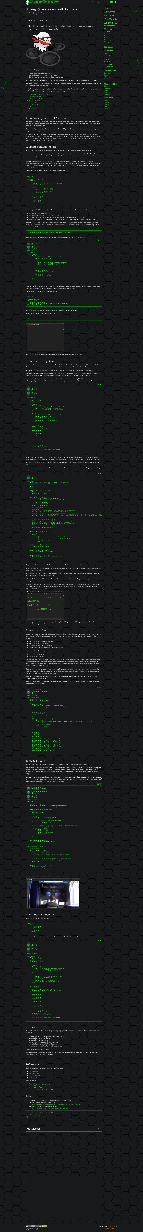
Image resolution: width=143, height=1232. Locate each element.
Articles (109, 16)
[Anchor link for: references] (41, 1064)
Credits (106, 59)
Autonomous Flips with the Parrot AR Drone (42, 1090)
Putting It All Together (35, 104)
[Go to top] (98, 1128)
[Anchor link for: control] (69, 117)
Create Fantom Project (36, 96)
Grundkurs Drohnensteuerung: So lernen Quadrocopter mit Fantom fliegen (55, 1104)
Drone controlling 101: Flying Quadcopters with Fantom (49, 1108)
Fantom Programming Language (39, 1084)
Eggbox (108, 47)
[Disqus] (64, 1153)
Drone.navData (33, 462)
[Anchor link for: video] (47, 760)
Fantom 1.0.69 (33, 1073)
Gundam (108, 51)
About (106, 87)
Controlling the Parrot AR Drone (39, 94)
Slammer (107, 108)
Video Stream (33, 102)
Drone (48, 367)
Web (105, 44)
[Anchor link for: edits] (34, 1096)
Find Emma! (110, 19)
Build (29, 310)
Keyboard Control (34, 100)
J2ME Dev (107, 77)
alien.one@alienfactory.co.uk (108, 1226)
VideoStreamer (43, 768)
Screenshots (108, 57)
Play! (105, 53)
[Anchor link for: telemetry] (56, 361)
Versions (107, 61)
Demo (106, 75)
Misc (105, 106)
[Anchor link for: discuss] (43, 1128)
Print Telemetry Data (35, 98)
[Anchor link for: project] (58, 146)
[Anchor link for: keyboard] (52, 630)
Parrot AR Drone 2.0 (35, 1071)
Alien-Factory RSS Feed (111, 1228)
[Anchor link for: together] (57, 914)
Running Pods (32, 355)
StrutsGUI (110, 84)
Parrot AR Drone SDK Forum (38, 1088)
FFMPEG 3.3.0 (33, 1077)
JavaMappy (110, 71)
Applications (108, 34)
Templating (107, 40)
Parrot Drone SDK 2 (44, 20)
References (32, 108)
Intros (106, 100)
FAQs (105, 93)
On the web (107, 79)
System (106, 38)
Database (107, 36)
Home (107, 8)
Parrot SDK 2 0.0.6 (34, 1075)
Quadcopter (30, 20)
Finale (31, 106)
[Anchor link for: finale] (38, 1027)
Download (107, 55)
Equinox (108, 98)
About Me (109, 12)
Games (106, 104)
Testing (106, 42)
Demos (106, 102)
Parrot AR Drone (34, 1086)
